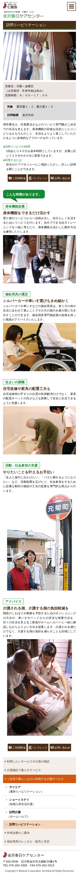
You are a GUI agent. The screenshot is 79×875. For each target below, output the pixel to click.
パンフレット (40, 178)
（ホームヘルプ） (18, 814)
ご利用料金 (19, 178)
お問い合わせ (62, 178)
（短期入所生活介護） (21, 802)
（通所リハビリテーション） (25, 789)
